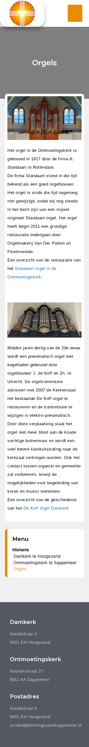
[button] (75, 13)
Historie (20, 549)
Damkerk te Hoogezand (37, 556)
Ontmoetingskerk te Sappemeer (45, 562)
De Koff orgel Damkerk (46, 508)
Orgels (20, 568)
